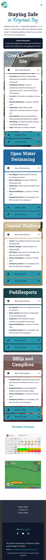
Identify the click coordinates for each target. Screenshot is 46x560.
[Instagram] (28, 534)
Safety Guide (23, 507)
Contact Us (23, 510)
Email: (8, 549)
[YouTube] (23, 534)
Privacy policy (23, 513)
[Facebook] (18, 534)
